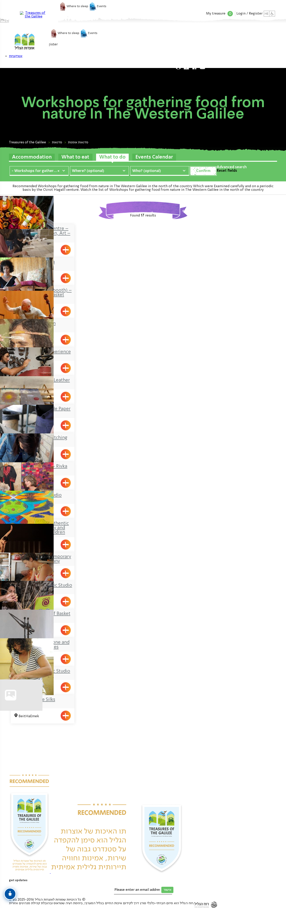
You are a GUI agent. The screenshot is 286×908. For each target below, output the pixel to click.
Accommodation (32, 157)
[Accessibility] (272, 14)
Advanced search (232, 167)
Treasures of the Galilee (27, 142)
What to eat (75, 157)
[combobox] (39, 170)
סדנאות (57, 142)
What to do (112, 157)
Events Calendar (154, 157)
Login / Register (249, 13)
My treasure (218, 13)
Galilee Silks (42, 700)
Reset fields (227, 171)
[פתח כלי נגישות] (10, 894)
